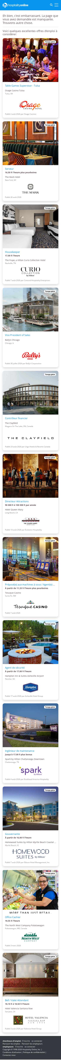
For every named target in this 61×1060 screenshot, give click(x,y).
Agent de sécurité (15, 667)
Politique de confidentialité (34, 1052)
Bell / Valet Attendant (17, 1000)
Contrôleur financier (16, 418)
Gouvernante (12, 834)
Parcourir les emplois (11, 1043)
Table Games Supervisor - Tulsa (22, 85)
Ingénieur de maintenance (19, 750)
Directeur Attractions (17, 501)
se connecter (37, 1041)
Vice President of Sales (17, 335)
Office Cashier (13, 917)
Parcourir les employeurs (32, 1043)
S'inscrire (26, 1041)
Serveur (9, 168)
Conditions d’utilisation (12, 1052)
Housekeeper (12, 252)
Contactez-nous (9, 1055)
